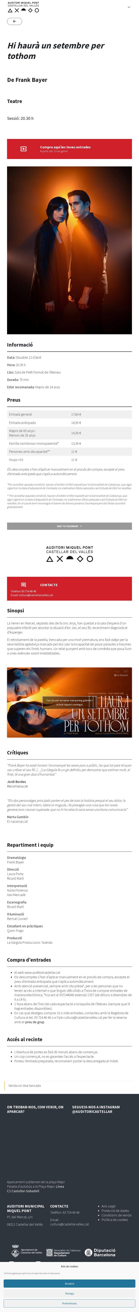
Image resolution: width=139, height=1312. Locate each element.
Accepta (69, 1283)
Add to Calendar (67, 526)
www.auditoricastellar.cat (42, 972)
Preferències (69, 1303)
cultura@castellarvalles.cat (82, 1017)
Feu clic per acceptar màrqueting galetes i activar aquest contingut (69, 702)
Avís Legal (108, 1206)
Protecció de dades (115, 1210)
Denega (69, 1293)
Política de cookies (115, 1219)
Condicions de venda (116, 1215)
